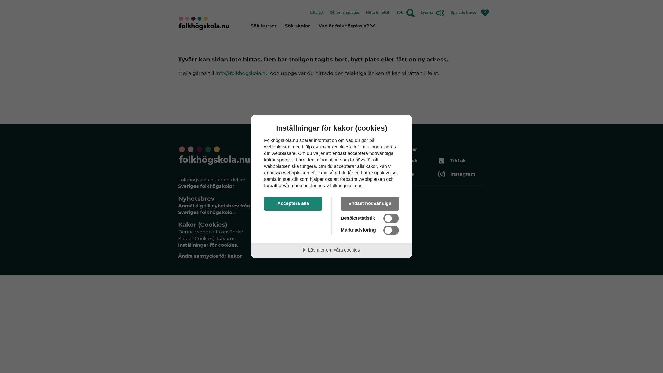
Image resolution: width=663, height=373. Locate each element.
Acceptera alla (293, 203)
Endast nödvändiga (369, 203)
